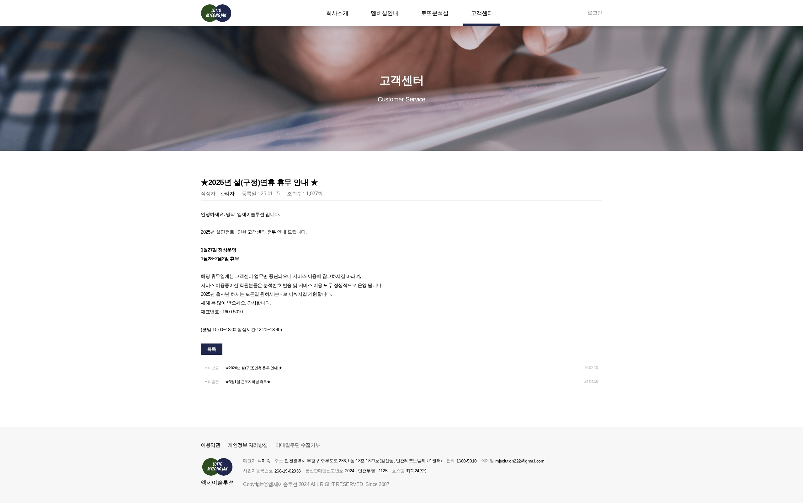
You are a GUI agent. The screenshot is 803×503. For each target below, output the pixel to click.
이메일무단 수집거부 (297, 445)
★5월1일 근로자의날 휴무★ (248, 382)
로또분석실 (435, 13)
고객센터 (482, 13)
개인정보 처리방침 (248, 445)
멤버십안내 (384, 13)
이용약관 (210, 445)
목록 (211, 349)
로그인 (595, 12)
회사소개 (337, 13)
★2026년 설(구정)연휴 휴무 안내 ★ (253, 368)
